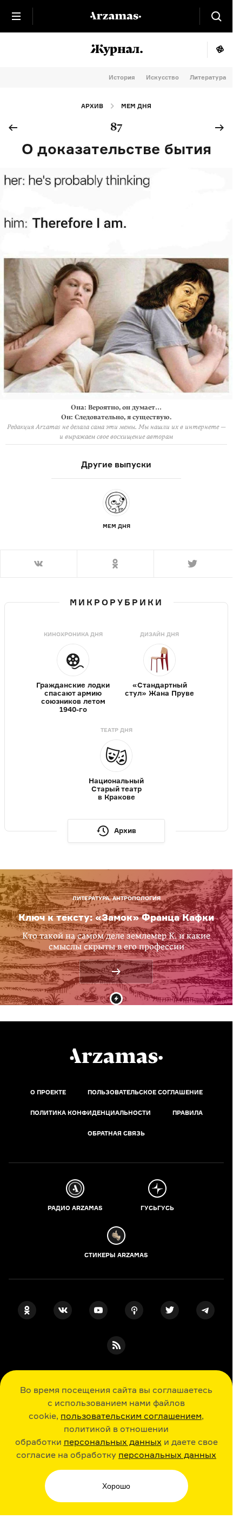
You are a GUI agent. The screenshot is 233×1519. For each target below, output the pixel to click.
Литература (208, 77)
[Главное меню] (16, 16)
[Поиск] (216, 16)
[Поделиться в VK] (38, 564)
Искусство (162, 77)
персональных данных (113, 1441)
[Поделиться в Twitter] (193, 564)
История (122, 77)
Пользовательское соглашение (145, 1092)
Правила (187, 1113)
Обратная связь (116, 1133)
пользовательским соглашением (131, 1415)
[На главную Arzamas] (116, 16)
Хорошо (116, 1486)
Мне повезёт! (219, 50)
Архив (92, 106)
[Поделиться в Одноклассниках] (115, 564)
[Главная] (116, 1056)
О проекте (48, 1092)
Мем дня (136, 106)
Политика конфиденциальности (90, 1113)
